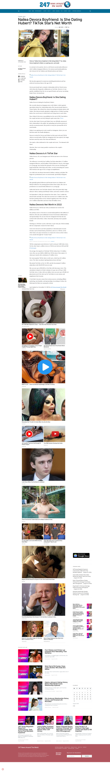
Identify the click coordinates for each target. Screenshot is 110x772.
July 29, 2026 (75, 638)
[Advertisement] (82, 662)
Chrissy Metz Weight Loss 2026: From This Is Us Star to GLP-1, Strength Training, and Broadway (78, 627)
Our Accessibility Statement (61, 748)
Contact (85, 747)
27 (82, 698)
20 (82, 696)
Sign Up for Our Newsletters (74, 753)
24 (74, 698)
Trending (39, 723)
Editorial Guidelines (77, 10)
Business (58, 10)
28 (85, 698)
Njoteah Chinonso (48, 707)
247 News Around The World (22, 69)
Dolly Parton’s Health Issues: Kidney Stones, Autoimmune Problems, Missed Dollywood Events (78, 614)
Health (48, 10)
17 (74, 696)
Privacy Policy (74, 747)
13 (82, 694)
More (69, 10)
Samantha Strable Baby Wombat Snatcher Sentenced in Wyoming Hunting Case (81, 593)
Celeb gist (21, 16)
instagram (52, 241)
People (77, 723)
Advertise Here (71, 748)
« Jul (74, 705)
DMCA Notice (67, 747)
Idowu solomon (47, 658)
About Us (80, 747)
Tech (62, 10)
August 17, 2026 (75, 623)
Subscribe (87, 756)
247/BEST (65, 10)
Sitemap (77, 748)
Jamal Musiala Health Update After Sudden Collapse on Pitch (78, 620)
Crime (53, 10)
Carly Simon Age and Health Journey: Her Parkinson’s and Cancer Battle (78, 635)
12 (79, 694)
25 (76, 698)
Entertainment (38, 10)
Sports (44, 10)
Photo (61, 118)
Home (30, 10)
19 (79, 696)
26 (79, 698)
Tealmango (33, 248)
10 (74, 694)
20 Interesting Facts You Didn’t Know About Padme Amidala (22, 285)
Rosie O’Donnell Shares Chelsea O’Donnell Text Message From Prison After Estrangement (81, 582)
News (33, 10)
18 (76, 696)
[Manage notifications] (3, 769)
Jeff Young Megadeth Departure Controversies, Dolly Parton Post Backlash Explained (80, 571)
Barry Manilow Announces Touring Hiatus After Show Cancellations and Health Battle (79, 606)
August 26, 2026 (76, 609)
